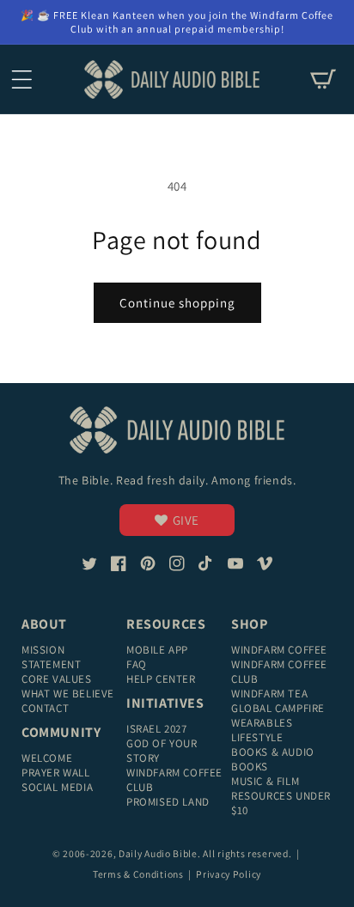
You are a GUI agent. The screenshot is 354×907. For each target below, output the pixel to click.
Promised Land (168, 801)
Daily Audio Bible (158, 853)
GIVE (186, 520)
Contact (45, 708)
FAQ (136, 664)
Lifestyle (257, 737)
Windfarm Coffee (279, 649)
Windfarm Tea (269, 693)
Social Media (57, 787)
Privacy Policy (228, 873)
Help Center (161, 679)
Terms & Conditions (139, 873)
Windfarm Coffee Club (174, 779)
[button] (21, 79)
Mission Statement (51, 657)
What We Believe (67, 693)
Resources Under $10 (281, 803)
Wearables (261, 722)
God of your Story (162, 750)
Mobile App (157, 649)
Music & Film (265, 781)
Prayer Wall (55, 772)
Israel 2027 (156, 728)
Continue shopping (177, 303)
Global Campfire (278, 708)
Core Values (56, 679)
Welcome (46, 758)
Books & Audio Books (272, 759)
